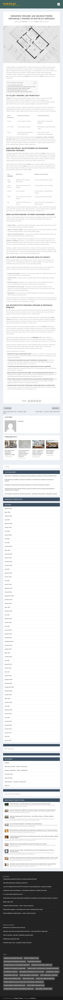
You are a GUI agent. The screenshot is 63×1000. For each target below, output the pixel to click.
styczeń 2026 (8, 535)
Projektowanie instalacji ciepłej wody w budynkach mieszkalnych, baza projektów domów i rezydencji (30, 898)
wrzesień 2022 (8, 599)
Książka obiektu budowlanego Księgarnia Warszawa (43, 968)
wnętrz (10, 307)
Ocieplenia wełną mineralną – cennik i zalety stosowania (18, 905)
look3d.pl (24, 21)
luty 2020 (7, 717)
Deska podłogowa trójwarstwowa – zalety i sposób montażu (19, 913)
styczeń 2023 (8, 584)
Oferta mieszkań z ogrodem (48, 975)
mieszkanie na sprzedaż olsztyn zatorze (32, 971)
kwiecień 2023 (8, 573)
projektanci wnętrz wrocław (45, 978)
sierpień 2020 (8, 694)
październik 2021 (9, 641)
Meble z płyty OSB (8, 902)
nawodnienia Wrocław (11, 975)
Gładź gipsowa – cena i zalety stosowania (50, 452)
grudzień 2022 (8, 588)
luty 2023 (7, 580)
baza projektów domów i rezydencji (15, 961)
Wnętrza (37, 21)
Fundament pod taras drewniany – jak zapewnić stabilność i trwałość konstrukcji (25, 890)
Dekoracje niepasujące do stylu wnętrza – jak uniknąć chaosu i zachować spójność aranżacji (32, 816)
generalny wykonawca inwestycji (42, 965)
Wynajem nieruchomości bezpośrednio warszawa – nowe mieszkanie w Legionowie (25, 931)
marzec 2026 (8, 527)
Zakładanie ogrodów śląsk (44, 988)
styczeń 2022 (8, 630)
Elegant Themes (19, 998)
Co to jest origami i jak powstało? (15, 85)
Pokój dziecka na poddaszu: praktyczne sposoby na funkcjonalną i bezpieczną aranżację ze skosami (29, 480)
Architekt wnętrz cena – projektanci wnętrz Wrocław (17, 942)
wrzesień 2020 (8, 691)
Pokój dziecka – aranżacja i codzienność (15, 781)
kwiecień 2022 (8, 618)
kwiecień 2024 (8, 554)
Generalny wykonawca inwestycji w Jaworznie (15, 883)
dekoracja (35, 337)
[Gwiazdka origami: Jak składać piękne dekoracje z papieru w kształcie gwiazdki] (31, 44)
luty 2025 (7, 542)
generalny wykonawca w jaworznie (14, 968)
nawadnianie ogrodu (52, 971)
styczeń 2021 (8, 675)
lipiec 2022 (7, 607)
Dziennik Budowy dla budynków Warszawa (16, 965)
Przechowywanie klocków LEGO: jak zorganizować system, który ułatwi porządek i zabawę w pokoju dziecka (34, 836)
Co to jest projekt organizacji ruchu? (13, 894)
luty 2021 (7, 672)
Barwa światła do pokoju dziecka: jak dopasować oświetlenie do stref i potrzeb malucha (33, 830)
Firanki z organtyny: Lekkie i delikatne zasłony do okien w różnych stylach (38, 453)
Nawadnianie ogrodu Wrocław (11, 939)
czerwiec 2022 (8, 611)
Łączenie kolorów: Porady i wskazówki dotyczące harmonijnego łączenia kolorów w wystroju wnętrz (32, 850)
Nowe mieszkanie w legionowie (29, 975)
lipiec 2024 (7, 550)
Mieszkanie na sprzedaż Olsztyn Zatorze (14, 927)
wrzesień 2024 (8, 546)
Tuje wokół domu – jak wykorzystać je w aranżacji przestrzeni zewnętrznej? (30, 803)
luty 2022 (7, 626)
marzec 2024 (8, 558)
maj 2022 (7, 615)
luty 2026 (7, 531)
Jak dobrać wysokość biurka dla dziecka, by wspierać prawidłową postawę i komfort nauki (34, 857)
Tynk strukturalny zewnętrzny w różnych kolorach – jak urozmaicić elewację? (24, 453)
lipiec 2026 (7, 512)
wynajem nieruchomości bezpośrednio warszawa (18, 988)
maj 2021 (7, 660)
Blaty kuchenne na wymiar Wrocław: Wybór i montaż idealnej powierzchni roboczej (30, 372)
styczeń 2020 (8, 721)
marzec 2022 (8, 622)
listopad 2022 (8, 592)
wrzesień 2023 (8, 561)
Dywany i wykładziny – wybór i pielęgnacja (16, 770)
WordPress (33, 998)
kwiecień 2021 (8, 664)
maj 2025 (7, 538)
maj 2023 (7, 569)
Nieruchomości (9, 778)
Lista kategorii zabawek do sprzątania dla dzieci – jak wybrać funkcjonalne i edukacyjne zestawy (31, 494)
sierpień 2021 (8, 649)
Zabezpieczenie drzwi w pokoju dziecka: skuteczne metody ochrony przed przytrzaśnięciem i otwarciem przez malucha (30, 489)
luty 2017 (7, 736)
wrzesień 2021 (8, 645)
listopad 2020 (8, 683)
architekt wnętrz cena (31, 958)
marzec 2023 (8, 577)
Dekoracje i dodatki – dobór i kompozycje (16, 766)
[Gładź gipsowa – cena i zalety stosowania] (52, 444)
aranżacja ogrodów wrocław (13, 958)
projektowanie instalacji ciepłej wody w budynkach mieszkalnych (23, 982)
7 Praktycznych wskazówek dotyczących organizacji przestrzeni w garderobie (29, 366)
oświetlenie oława (28, 978)
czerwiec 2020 (8, 702)
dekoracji (27, 76)
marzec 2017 (8, 732)
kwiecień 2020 (8, 710)
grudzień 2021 (8, 634)
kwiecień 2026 (8, 523)
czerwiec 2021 (8, 656)
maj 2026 (7, 519)
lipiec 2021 (7, 653)
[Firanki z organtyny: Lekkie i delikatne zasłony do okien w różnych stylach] (38, 444)
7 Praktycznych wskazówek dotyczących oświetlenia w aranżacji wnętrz (27, 360)
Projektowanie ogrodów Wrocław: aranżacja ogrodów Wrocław (20, 879)
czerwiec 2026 (8, 516)
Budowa (7, 762)
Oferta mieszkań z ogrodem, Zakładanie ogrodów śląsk (18, 935)
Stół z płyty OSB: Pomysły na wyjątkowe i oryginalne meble (10, 452)
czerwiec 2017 (8, 729)
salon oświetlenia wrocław (35, 985)
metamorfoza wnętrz (10, 971)
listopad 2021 (8, 637)
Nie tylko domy (9, 774)
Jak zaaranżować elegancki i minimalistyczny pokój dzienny (26, 823)
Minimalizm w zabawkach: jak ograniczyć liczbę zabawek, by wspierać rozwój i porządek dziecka (31, 476)
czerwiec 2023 (8, 565)
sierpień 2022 (8, 603)
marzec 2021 (8, 668)
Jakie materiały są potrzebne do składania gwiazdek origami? (22, 86)
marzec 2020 (8, 713)
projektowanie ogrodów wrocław (14, 985)
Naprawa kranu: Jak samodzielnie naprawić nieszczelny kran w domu (28, 844)
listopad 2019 (8, 725)
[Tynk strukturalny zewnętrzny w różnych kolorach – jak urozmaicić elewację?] (25, 444)
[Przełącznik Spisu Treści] (34, 83)
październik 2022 (9, 596)
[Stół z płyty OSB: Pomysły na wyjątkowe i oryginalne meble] (11, 444)
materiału (10, 176)
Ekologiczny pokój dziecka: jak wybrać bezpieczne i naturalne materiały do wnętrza (27, 485)
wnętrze (42, 76)
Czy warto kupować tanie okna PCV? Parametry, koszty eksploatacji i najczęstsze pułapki (27, 886)
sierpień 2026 (8, 508)
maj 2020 (7, 706)
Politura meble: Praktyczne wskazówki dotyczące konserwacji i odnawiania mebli (30, 379)
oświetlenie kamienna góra (12, 978)
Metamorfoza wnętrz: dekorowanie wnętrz (19, 354)
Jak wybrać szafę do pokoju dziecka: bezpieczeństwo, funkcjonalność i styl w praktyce (33, 864)
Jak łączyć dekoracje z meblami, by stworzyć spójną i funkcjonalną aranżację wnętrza (33, 810)
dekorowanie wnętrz (34, 961)
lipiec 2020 (7, 698)
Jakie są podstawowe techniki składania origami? (19, 88)
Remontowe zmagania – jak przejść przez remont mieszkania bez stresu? (23, 909)
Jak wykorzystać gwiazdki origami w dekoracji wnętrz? (20, 91)
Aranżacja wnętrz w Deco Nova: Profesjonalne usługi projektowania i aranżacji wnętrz (31, 385)
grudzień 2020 (8, 679)
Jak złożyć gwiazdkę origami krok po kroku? (18, 90)
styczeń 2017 (8, 740)
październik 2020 (9, 687)
